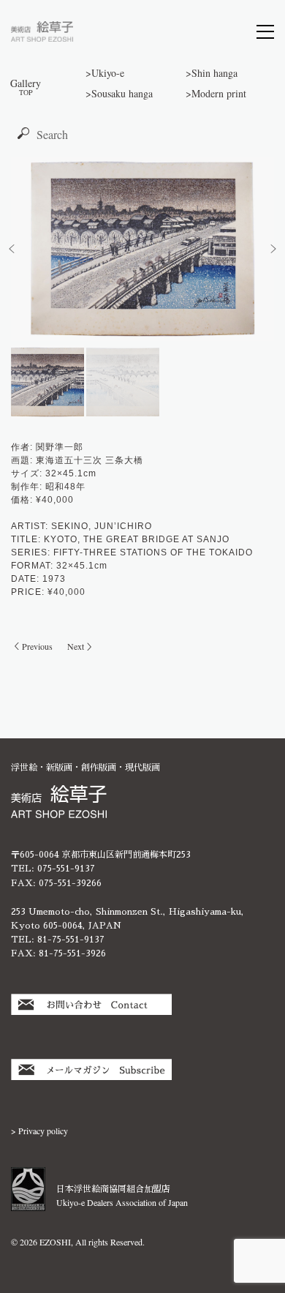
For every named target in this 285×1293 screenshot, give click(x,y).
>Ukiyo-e (105, 73)
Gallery (25, 86)
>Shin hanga (212, 73)
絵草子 (42, 31)
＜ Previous (32, 646)
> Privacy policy (39, 1130)
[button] (12, 249)
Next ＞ (81, 646)
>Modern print (216, 93)
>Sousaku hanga (119, 93)
